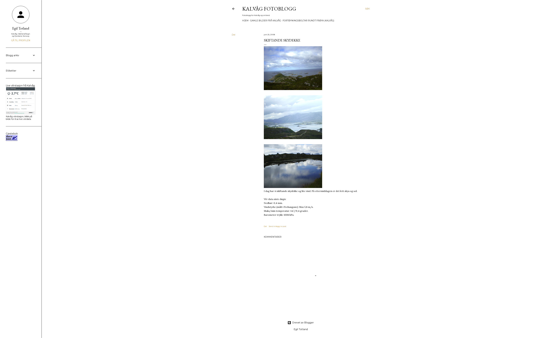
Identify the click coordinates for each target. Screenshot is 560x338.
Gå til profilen (20, 40)
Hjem (245, 20)
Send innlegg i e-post (277, 226)
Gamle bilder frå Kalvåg (265, 20)
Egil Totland (20, 28)
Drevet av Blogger (303, 322)
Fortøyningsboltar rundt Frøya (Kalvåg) (308, 20)
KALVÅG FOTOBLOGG (269, 8)
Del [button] (233, 34)
